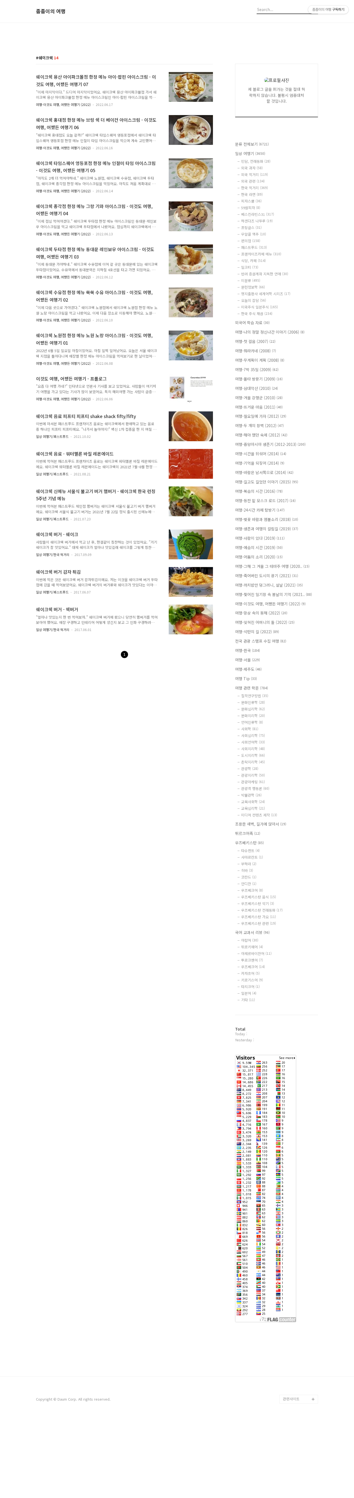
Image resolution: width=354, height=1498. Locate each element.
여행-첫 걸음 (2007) (255, 341)
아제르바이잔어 (256, 953)
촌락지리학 (253, 762)
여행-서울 (247, 659)
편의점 (250, 240)
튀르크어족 (247, 833)
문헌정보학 (253, 287)
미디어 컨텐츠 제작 (259, 815)
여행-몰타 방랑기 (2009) (259, 379)
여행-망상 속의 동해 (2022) (261, 613)
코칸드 (248, 877)
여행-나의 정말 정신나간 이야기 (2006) (269, 332)
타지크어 (250, 986)
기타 (248, 999)
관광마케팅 (253, 781)
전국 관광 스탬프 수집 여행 (260, 641)
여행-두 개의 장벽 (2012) (259, 425)
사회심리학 (253, 735)
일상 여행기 (250, 153)
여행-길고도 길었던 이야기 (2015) (266, 482)
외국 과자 (252, 168)
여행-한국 (247, 650)
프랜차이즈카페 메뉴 (261, 254)
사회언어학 (253, 742)
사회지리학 (253, 748)
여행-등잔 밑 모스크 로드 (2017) (265, 500)
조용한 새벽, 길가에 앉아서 (260, 824)
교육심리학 (253, 808)
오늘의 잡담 (253, 300)
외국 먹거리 (254, 174)
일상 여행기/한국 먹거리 (52, 554)
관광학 (249, 768)
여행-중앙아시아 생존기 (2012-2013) (270, 444)
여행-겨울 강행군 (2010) (259, 397)
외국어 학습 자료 (252, 322)
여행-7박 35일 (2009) (256, 369)
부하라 (248, 863)
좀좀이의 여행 (51, 11)
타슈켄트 (250, 850)
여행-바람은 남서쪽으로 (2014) (264, 472)
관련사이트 (291, 1398)
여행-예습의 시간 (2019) (259, 547)
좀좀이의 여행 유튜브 (299, 1390)
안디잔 (248, 883)
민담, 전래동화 (255, 161)
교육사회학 (253, 801)
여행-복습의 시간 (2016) (259, 491)
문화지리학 (253, 715)
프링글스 (251, 227)
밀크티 (249, 267)
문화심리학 (253, 709)
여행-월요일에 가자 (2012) (260, 416)
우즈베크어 (252, 890)
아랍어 (249, 940)
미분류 (250, 280)
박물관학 (251, 795)
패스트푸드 (254, 247)
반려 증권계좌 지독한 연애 (264, 273)
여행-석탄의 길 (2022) (257, 631)
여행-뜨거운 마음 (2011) (259, 407)
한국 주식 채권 (256, 313)
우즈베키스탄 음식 (258, 897)
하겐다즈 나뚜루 (257, 220)
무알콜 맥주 (253, 234)
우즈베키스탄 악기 (257, 903)
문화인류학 (253, 702)
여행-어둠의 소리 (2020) (259, 557)
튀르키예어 (252, 946)
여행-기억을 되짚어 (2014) (259, 463)
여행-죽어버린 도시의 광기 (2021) (266, 575)
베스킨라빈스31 (257, 214)
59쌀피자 (250, 207)
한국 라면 (252, 194)
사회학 (249, 728)
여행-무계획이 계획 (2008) (259, 360)
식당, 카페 (253, 260)
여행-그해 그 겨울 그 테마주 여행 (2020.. (272, 566)
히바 (247, 870)
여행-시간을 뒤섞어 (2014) (260, 453)
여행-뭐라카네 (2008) (255, 350)
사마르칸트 (252, 857)
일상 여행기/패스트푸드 (52, 436)
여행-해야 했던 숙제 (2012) (261, 435)
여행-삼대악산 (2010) (256, 388)
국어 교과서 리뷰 (252, 932)
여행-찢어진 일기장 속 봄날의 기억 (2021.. (273, 594)
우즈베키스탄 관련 (258, 923)
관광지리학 (253, 775)
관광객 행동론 (255, 788)
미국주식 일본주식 (259, 307)
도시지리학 (253, 755)
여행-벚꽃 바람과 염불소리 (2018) (266, 519)
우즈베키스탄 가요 (258, 916)
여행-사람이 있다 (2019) (260, 538)
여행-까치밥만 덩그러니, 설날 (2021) (269, 585)
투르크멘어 (252, 960)
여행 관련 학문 (251, 688)
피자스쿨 (251, 201)
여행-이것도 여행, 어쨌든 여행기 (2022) (63, 104)
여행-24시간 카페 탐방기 (260, 510)
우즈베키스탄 (249, 842)
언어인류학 (252, 722)
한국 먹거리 (254, 187)
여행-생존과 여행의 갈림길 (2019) (266, 528)
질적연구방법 (254, 695)
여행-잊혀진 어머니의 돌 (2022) (265, 622)
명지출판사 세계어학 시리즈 (265, 293)
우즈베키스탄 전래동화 (262, 910)
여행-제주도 (248, 669)
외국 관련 (253, 181)
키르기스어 (252, 980)
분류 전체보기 (252, 144)
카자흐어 (250, 973)
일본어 (248, 993)
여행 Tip (246, 678)
